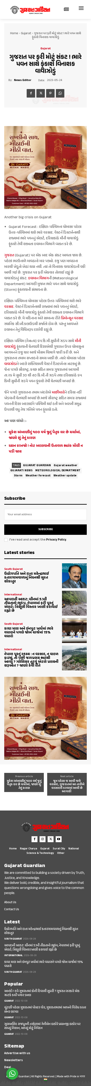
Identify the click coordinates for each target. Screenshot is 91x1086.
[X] (40, 93)
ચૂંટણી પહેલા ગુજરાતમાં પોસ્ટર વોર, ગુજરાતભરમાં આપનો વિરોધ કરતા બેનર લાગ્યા (45, 1009)
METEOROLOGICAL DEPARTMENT (57, 470)
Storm (18, 476)
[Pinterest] (50, 93)
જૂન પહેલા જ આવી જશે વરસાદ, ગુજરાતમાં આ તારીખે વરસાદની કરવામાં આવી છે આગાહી (67, 786)
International (13, 594)
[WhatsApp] (60, 93)
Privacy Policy (56, 539)
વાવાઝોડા (10, 364)
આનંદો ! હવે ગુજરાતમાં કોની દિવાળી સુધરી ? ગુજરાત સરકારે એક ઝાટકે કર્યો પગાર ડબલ (42, 993)
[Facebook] (31, 93)
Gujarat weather (65, 465)
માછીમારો (58, 393)
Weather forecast (38, 476)
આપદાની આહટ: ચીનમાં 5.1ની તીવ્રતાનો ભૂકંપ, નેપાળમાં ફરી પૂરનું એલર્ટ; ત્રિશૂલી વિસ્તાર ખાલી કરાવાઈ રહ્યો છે (31, 605)
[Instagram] (43, 839)
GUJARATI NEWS (21, 470)
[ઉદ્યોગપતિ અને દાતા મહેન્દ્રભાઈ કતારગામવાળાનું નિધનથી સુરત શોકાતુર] (74, 575)
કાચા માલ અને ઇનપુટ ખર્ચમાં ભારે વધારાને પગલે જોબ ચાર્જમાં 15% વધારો (28, 632)
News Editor (22, 80)
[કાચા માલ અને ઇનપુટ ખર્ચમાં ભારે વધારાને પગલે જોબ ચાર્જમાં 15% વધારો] (74, 630)
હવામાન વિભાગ (38, 278)
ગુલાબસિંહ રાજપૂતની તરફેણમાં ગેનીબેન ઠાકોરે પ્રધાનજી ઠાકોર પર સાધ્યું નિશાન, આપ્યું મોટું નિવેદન (42, 1026)
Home (14, 33)
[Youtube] (59, 839)
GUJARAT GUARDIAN (37, 465)
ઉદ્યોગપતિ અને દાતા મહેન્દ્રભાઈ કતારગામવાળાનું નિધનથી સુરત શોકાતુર (26, 578)
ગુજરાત (9, 255)
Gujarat (26, 33)
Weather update (65, 476)
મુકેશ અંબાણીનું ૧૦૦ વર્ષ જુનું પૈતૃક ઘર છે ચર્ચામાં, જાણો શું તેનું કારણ (24, 784)
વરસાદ (9, 307)
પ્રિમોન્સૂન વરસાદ (72, 318)
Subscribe (45, 529)
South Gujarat (13, 569)
